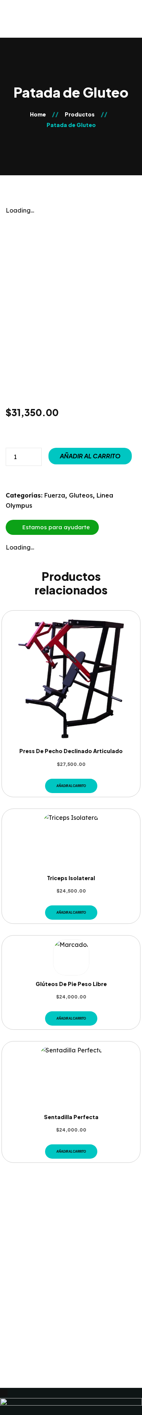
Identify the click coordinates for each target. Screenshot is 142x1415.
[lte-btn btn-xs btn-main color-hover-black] (71, 786)
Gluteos (81, 495)
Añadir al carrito (90, 456)
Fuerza (54, 495)
